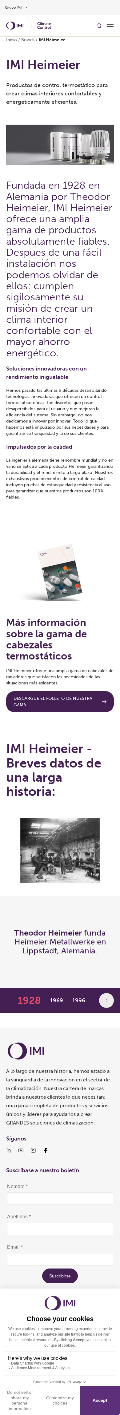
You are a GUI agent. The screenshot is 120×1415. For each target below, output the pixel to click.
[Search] (99, 25)
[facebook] (45, 1150)
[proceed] (106, 1000)
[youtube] (20, 1150)
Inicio (11, 39)
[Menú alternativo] (110, 25)
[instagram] (33, 1150)
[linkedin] (8, 1150)
